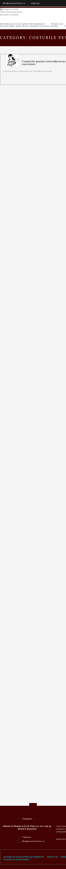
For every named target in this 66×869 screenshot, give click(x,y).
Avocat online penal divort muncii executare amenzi (29, 26)
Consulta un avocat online (16, 860)
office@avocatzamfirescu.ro (14, 3)
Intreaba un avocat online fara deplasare (22, 24)
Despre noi (57, 24)
